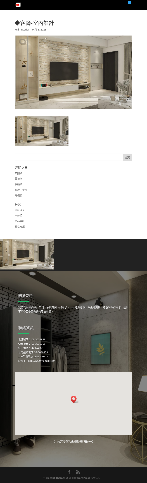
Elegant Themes (55, 478)
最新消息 (20, 210)
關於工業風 (21, 189)
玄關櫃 (18, 173)
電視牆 (18, 195)
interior (24, 29)
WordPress (83, 478)
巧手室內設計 (68, 441)
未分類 (18, 215)
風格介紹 (20, 226)
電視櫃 (18, 178)
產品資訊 (20, 221)
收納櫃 (18, 184)
